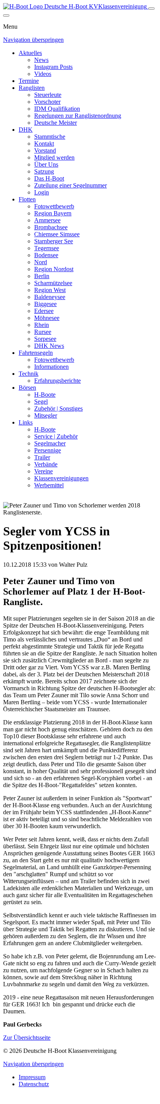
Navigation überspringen (33, 39)
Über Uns (46, 164)
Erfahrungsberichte (57, 380)
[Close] (6, 15)
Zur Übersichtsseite (26, 1037)
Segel (41, 401)
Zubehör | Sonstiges (58, 408)
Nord (40, 262)
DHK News (49, 345)
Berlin (41, 276)
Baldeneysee (49, 297)
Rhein (41, 325)
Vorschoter (47, 101)
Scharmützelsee (53, 283)
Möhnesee (46, 318)
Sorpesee (45, 338)
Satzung (44, 171)
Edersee (44, 311)
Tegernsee (46, 248)
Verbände (45, 464)
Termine (29, 80)
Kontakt (44, 143)
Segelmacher (50, 443)
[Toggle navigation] (151, 8)
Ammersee (47, 220)
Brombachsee (51, 227)
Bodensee (46, 255)
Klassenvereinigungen (61, 478)
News (41, 60)
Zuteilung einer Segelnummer (70, 185)
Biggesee (45, 304)
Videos (42, 74)
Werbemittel (49, 485)
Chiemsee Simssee (57, 234)
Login (41, 192)
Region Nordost (53, 269)
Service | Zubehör (56, 436)
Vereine (43, 471)
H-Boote (45, 394)
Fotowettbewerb (54, 206)
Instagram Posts (53, 67)
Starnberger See (53, 241)
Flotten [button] (27, 199)
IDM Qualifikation (57, 108)
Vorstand (45, 150)
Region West (50, 290)
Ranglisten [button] (32, 87)
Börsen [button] (27, 387)
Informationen (51, 366)
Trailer (42, 457)
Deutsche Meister (55, 122)
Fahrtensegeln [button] (36, 352)
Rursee (42, 331)
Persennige (47, 450)
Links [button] (26, 422)
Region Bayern (52, 213)
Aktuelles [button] (30, 53)
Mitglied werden (54, 157)
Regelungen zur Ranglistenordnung (77, 115)
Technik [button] (28, 373)
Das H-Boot (49, 178)
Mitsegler (45, 415)
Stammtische (49, 136)
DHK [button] (26, 129)
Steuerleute (47, 94)
